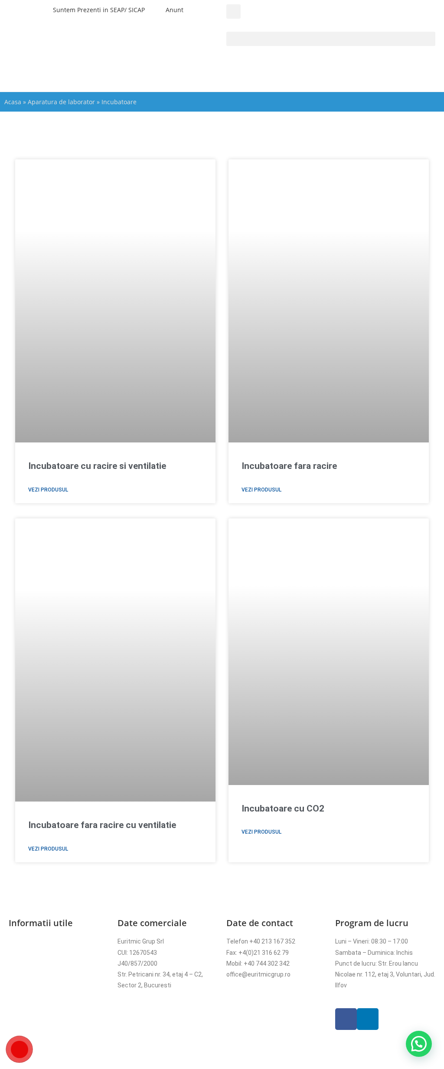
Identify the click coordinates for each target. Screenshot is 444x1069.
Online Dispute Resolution (44, 985)
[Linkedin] (368, 1019)
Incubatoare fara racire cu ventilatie (102, 825)
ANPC (16, 996)
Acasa (12, 102)
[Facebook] (346, 1019)
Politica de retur (31, 974)
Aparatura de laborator (61, 102)
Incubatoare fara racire (289, 466)
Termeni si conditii (34, 941)
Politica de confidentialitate (47, 952)
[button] (233, 11)
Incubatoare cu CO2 (283, 808)
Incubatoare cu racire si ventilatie (97, 466)
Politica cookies (30, 963)
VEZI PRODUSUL (48, 490)
